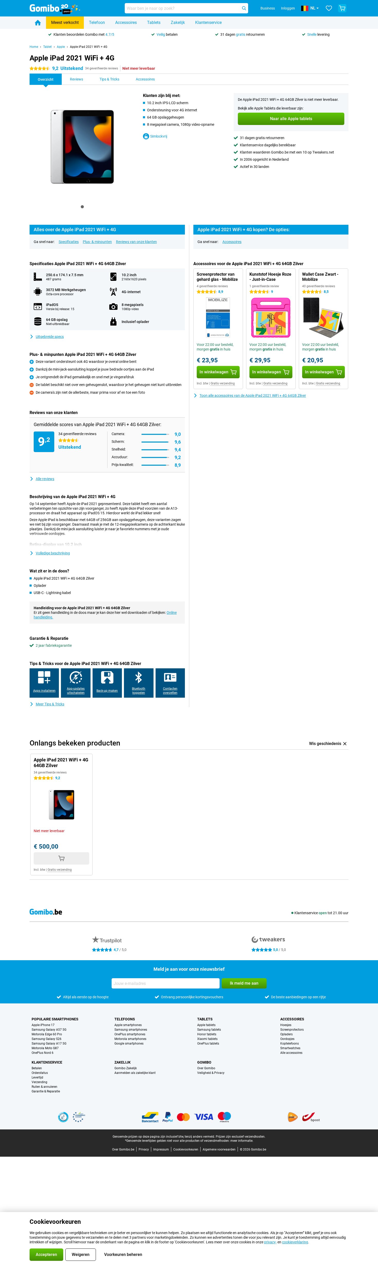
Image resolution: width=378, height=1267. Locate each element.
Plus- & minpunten (97, 242)
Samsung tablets (209, 1029)
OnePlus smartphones (129, 1034)
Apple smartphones (128, 1025)
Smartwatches (290, 1048)
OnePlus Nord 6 (42, 1053)
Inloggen (288, 8)
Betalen (37, 1068)
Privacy (144, 1149)
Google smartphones (128, 1043)
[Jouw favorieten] (329, 8)
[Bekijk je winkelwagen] (342, 8)
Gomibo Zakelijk (125, 1068)
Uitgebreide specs (50, 337)
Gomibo (204, 1062)
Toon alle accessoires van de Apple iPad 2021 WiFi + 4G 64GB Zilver (253, 395)
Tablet (47, 47)
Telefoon (97, 22)
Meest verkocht (65, 22)
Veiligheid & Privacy (210, 1073)
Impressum (161, 1149)
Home (34, 47)
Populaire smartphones (55, 1019)
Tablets (153, 22)
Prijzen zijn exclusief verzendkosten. (240, 1136)
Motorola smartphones (130, 1039)
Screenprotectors (292, 1029)
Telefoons (124, 1019)
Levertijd (37, 1077)
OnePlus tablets (208, 1043)
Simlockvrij (158, 136)
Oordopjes (287, 1039)
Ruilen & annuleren (44, 1087)
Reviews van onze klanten (136, 242)
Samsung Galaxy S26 (46, 1039)
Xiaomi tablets (207, 1039)
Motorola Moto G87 (45, 1048)
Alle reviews (45, 479)
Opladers (286, 1034)
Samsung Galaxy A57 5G (49, 1029)
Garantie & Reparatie (46, 1091)
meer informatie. (241, 1141)
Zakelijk (178, 22)
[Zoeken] (244, 8)
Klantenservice (208, 22)
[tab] (82, 206)
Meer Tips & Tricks (50, 704)
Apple (61, 47)
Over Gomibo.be (123, 1149)
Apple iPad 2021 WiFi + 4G (88, 47)
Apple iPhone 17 (43, 1025)
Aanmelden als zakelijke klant (135, 1073)
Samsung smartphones (130, 1029)
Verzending (39, 1082)
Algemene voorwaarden (219, 1149)
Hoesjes (285, 1025)
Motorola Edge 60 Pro (47, 1034)
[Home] (38, 22)
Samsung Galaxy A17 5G (49, 1043)
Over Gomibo (206, 1068)
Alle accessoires (291, 1053)
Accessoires (126, 22)
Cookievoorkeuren (185, 1149)
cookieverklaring (295, 1242)
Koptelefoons (289, 1043)
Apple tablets (206, 1025)
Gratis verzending (223, 383)
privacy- (270, 1242)
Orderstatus (40, 1073)
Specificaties (69, 242)
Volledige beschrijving (53, 553)
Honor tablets (206, 1034)
